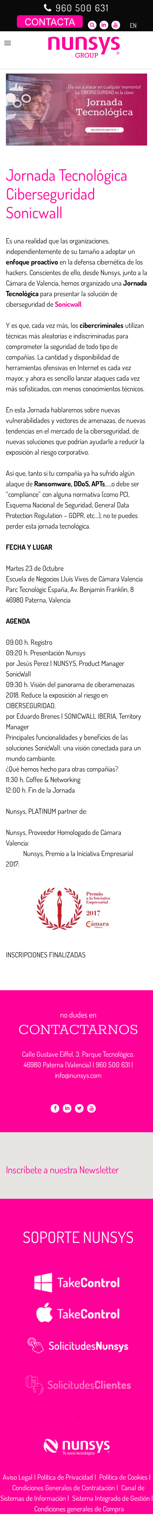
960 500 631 (82, 8)
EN (133, 25)
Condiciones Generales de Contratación (63, 1487)
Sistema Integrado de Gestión (111, 1498)
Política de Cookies (123, 1477)
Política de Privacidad (65, 1477)
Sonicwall (68, 304)
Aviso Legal (18, 1477)
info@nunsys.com (78, 1075)
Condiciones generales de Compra (79, 1508)
